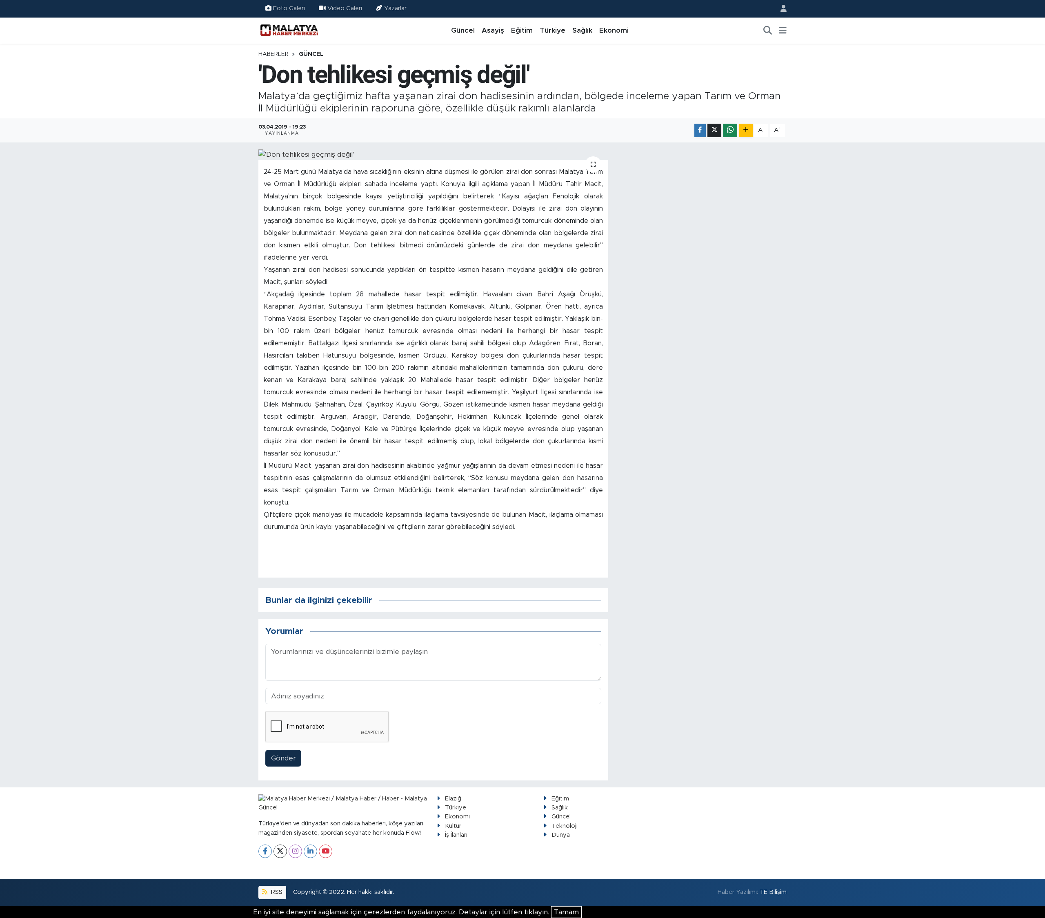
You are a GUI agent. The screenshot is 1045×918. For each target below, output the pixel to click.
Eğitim (522, 30)
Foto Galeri (289, 8)
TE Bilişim (773, 892)
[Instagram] (295, 851)
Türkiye (552, 30)
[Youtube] (325, 851)
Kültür (453, 826)
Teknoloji (564, 826)
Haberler (273, 54)
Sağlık (582, 30)
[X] (280, 851)
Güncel (463, 30)
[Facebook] (265, 851)
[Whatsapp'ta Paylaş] (730, 130)
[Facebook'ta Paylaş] (700, 130)
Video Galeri (344, 8)
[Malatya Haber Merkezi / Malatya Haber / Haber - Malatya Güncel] (289, 30)
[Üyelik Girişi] (780, 9)
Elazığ (453, 799)
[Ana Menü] (783, 30)
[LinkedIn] (310, 851)
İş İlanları (456, 835)
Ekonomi (614, 30)
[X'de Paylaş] (714, 130)
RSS (275, 892)
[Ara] (768, 30)
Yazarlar (395, 8)
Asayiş (493, 30)
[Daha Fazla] (746, 130)
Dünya (560, 835)
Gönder (283, 758)
